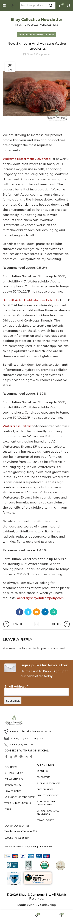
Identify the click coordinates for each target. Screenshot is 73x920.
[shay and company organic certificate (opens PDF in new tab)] (19, 797)
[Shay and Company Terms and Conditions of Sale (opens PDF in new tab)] (19, 803)
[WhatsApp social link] (53, 611)
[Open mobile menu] (4, 5)
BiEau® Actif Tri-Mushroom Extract (30, 300)
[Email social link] (36, 611)
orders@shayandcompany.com (40, 598)
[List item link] (36, 731)
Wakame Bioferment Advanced (26, 159)
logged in (29, 648)
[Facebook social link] (19, 611)
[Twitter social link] (28, 611)
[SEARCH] (50, 5)
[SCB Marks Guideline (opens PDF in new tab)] (14, 878)
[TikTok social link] (31, 756)
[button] (4, 5)
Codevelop (48, 905)
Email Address (16, 686)
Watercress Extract (18, 426)
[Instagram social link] (15, 756)
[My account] (68, 5)
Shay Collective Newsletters (41, 25)
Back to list (36, 624)
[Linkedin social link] (45, 611)
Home (18, 25)
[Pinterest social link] (21, 756)
